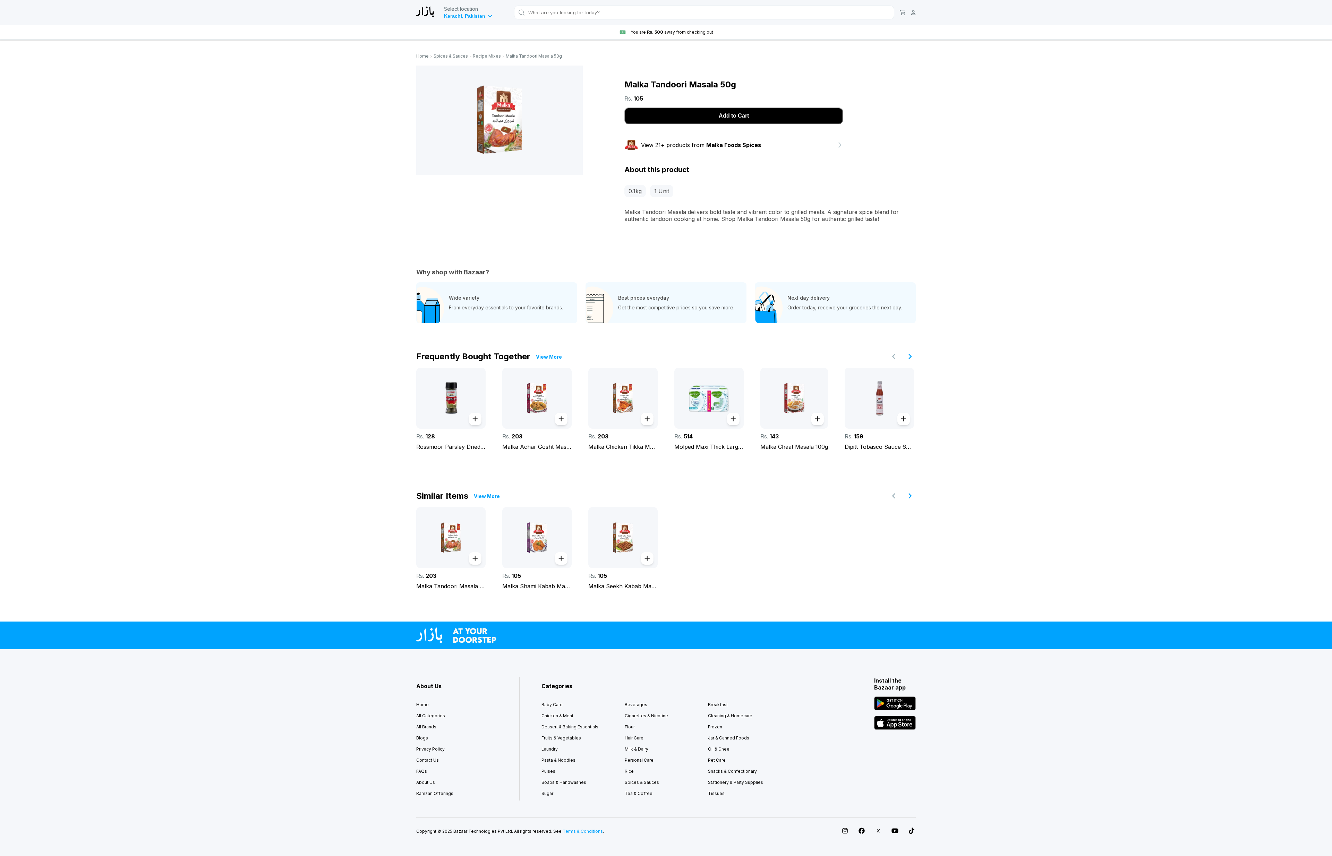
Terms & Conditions (583, 831)
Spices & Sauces (451, 56)
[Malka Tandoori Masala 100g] (451, 537)
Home (422, 56)
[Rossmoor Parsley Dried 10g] (451, 398)
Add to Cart (734, 116)
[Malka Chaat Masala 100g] (794, 398)
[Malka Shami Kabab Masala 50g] (537, 537)
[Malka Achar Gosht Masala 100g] (537, 398)
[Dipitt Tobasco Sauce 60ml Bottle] (879, 398)
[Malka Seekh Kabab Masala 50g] (623, 537)
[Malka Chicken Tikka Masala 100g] (623, 398)
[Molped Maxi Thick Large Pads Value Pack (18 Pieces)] (709, 398)
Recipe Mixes (487, 56)
